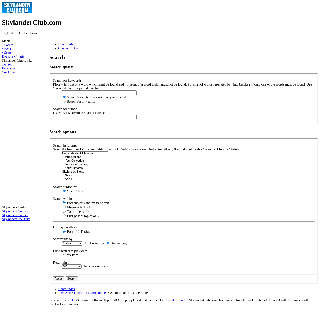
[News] (85, 175)
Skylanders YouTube (16, 219)
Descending (118, 243)
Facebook (8, 68)
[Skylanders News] (85, 172)
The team (64, 293)
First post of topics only (82, 216)
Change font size (69, 48)
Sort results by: (63, 239)
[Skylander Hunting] (85, 164)
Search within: (63, 198)
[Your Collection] (85, 161)
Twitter (7, 64)
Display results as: (65, 227)
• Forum (7, 45)
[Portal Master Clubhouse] (85, 153)
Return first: (61, 262)
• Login (19, 56)
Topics (85, 231)
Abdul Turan (174, 300)
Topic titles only (77, 211)
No (80, 191)
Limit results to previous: (70, 251)
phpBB (72, 300)
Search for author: (65, 109)
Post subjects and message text (87, 203)
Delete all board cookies (90, 293)
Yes (69, 191)
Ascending (96, 243)
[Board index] (17, 12)
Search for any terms (80, 101)
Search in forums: (65, 145)
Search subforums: (65, 187)
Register (7, 56)
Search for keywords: (67, 80)
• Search (7, 52)
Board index (66, 44)
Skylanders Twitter (15, 215)
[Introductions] (85, 157)
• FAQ (6, 49)
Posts (70, 231)
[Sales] (85, 179)
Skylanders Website (15, 211)
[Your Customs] (85, 168)
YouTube (8, 72)
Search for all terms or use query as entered (96, 97)
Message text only (79, 207)
